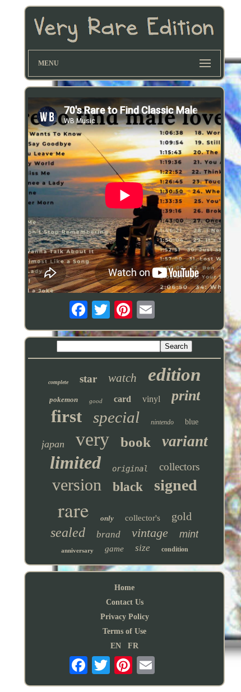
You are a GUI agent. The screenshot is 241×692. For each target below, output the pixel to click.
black (128, 487)
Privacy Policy (124, 616)
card (122, 399)
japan (52, 444)
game (114, 548)
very (92, 439)
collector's (142, 517)
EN (115, 646)
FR (133, 646)
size (142, 548)
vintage (150, 533)
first (66, 416)
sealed (67, 532)
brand (108, 534)
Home (124, 587)
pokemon (63, 399)
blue (191, 422)
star (88, 379)
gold (182, 516)
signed (175, 485)
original (130, 468)
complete (58, 382)
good (96, 401)
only (107, 518)
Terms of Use (124, 631)
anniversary (77, 550)
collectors (179, 467)
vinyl (151, 399)
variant (185, 441)
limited (75, 462)
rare (73, 510)
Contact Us (124, 602)
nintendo (162, 422)
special (116, 417)
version (76, 484)
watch (122, 378)
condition (174, 549)
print (186, 395)
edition (174, 374)
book (136, 442)
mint (188, 534)
